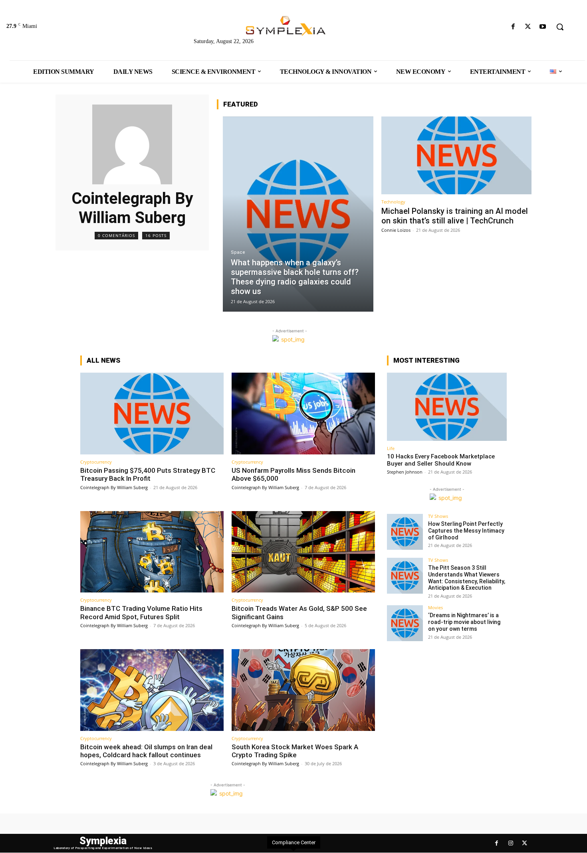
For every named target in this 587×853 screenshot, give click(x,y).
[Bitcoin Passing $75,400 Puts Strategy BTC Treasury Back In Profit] (152, 413)
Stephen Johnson (404, 472)
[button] (559, 26)
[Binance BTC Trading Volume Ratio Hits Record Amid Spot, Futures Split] (152, 552)
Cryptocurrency (96, 462)
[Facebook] (513, 27)
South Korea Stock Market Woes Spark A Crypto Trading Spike (295, 751)
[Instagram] (511, 843)
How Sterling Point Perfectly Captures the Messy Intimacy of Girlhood (466, 531)
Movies (435, 607)
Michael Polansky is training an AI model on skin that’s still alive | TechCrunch (454, 215)
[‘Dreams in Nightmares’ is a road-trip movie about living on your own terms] (405, 623)
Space (238, 252)
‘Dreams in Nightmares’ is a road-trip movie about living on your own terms (464, 622)
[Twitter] (528, 27)
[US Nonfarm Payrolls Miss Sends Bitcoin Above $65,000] (303, 413)
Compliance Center (293, 842)
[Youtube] (542, 27)
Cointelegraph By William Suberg (114, 487)
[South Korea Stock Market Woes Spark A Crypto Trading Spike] (303, 690)
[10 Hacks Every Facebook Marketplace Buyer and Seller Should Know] (447, 407)
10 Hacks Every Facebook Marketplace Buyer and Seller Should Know (441, 460)
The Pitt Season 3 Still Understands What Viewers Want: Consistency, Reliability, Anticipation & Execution (466, 578)
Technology (393, 201)
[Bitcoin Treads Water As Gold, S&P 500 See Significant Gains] (303, 552)
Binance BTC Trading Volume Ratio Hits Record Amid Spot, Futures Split (141, 612)
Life (391, 448)
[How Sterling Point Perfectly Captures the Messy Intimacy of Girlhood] (405, 532)
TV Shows (438, 516)
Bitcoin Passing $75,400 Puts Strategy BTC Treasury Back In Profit (147, 474)
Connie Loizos (396, 230)
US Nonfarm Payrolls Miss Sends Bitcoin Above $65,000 (293, 474)
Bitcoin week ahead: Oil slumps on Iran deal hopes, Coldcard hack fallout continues (146, 751)
